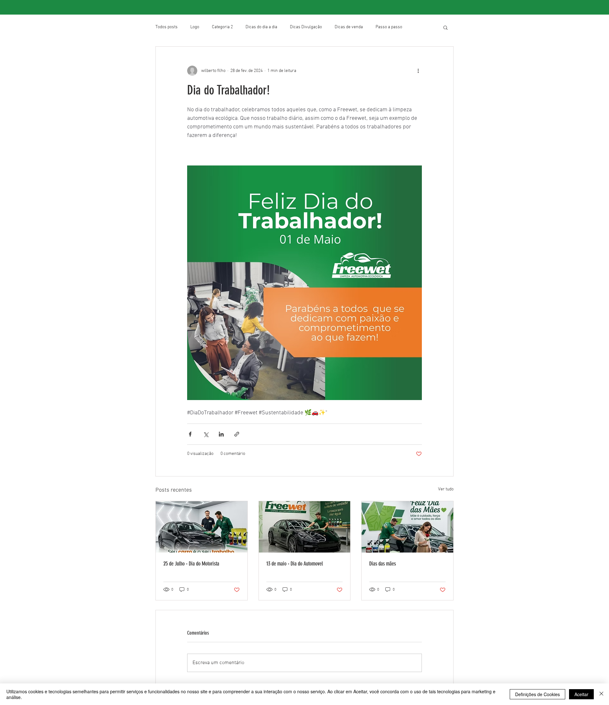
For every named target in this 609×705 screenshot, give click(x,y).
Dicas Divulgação (306, 27)
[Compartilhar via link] (237, 434)
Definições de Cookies (537, 694)
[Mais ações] (418, 70)
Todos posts (166, 27)
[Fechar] (601, 694)
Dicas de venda (349, 27)
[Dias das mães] (407, 527)
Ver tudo (446, 489)
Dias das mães (382, 563)
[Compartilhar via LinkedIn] (221, 434)
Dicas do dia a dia (261, 27)
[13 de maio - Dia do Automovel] (304, 527)
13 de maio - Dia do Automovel (294, 563)
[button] (445, 27)
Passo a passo (389, 27)
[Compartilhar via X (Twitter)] (206, 434)
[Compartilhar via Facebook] (190, 434)
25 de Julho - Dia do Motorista (191, 563)
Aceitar (581, 694)
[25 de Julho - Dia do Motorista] (201, 527)
